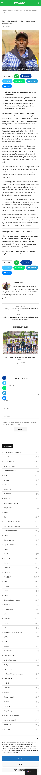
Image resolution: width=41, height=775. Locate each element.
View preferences (20, 770)
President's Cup (21, 655)
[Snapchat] (34, 9)
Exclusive (21, 568)
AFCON (21, 457)
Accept (20, 758)
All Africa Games (21, 466)
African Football (21, 461)
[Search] (39, 3)
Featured (21, 572)
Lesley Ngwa (18, 282)
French (21, 591)
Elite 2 (21, 554)
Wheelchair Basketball (21, 715)
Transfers (21, 688)
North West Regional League (21, 632)
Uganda (21, 692)
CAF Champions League (21, 521)
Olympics (21, 646)
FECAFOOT (21, 577)
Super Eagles (21, 678)
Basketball (21, 494)
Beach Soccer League (21, 503)
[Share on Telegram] (4, 393)
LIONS (21, 623)
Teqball (21, 683)
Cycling (21, 549)
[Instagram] (25, 9)
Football (21, 586)
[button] (38, 739)
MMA (21, 628)
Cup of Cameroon (21, 545)
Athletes (21, 475)
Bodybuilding (21, 508)
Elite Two (21, 563)
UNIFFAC (21, 702)
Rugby (21, 665)
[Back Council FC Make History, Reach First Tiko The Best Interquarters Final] (20, 342)
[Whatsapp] (37, 9)
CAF (21, 517)
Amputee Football (21, 471)
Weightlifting (21, 711)
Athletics (21, 480)
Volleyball (21, 706)
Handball (21, 605)
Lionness (21, 618)
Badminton (21, 489)
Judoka (21, 614)
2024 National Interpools (21, 452)
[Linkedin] (27, 9)
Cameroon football (21, 531)
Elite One (21, 558)
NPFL (21, 637)
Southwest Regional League (21, 674)
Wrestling (21, 729)
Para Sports (21, 651)
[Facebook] (20, 9)
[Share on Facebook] (4, 378)
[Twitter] (22, 9)
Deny (20, 764)
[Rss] (39, 9)
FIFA (21, 581)
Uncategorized (21, 697)
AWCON (21, 485)
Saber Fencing (21, 669)
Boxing (21, 512)
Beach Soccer (21, 498)
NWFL (21, 641)
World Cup (21, 725)
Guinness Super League (21, 600)
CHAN (21, 535)
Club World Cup (21, 540)
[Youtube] (30, 9)
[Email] (32, 9)
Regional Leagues (21, 660)
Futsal (21, 595)
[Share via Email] (4, 398)
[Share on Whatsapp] (4, 388)
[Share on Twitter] (4, 383)
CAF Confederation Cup (21, 526)
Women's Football (21, 720)
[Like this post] (17, 76)
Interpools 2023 (21, 609)
